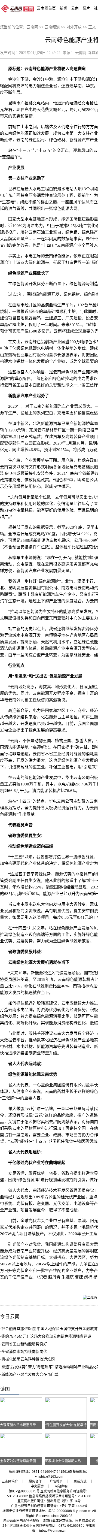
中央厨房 (37, 1486)
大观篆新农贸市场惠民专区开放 (23, 1425)
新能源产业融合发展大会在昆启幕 (30, 1374)
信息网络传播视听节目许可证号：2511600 (60, 1496)
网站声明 (61, 1486)
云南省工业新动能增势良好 (24, 1344)
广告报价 (56, 1481)
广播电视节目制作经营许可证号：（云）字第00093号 (49, 1506)
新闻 (63, 8)
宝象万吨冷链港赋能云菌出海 (21, 1461)
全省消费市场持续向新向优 (24, 1351)
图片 (86, 8)
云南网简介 (10, 1481)
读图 (5, 1389)
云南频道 (52, 27)
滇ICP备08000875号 (24, 1491)
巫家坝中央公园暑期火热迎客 (66, 1461)
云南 (75, 8)
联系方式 (80, 1481)
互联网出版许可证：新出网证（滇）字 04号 (49, 1501)
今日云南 (10, 1316)
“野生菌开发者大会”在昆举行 (66, 1425)
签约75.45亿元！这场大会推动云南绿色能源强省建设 (46, 1336)
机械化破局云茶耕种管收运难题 (28, 1359)
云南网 (32, 27)
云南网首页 (46, 8)
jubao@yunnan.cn (52, 1530)
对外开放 (74, 27)
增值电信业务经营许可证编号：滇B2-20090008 (37, 1511)
